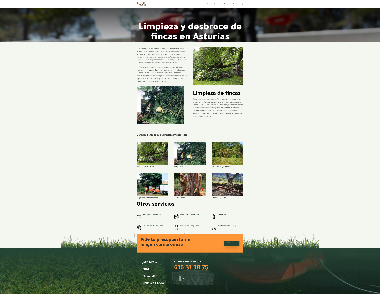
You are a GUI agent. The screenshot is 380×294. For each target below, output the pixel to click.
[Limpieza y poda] (227, 195)
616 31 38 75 (191, 268)
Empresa (227, 4)
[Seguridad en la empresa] (152, 195)
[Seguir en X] (183, 278)
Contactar (232, 243)
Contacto (236, 4)
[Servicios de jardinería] (227, 164)
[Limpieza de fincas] (190, 164)
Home (209, 4)
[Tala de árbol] (190, 195)
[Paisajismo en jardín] (152, 164)
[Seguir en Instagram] (189, 278)
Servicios (217, 4)
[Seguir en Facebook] (177, 278)
